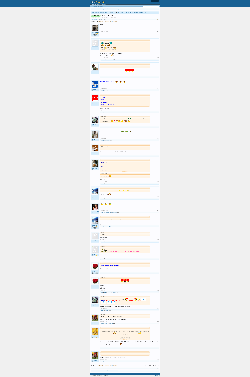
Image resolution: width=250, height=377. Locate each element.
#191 (158, 210)
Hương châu (94, 168)
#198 (158, 321)
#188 (158, 153)
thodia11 (93, 254)
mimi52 (93, 271)
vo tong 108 (112, 59)
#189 (158, 181)
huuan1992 (94, 89)
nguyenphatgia (95, 102)
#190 (158, 196)
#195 (158, 270)
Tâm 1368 (102, 310)
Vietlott (105, 12)
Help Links (104, 4)
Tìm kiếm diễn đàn (94, 6)
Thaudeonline (103, 59)
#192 (158, 224)
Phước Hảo (107, 59)
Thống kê (133, 12)
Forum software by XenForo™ (99, 375)
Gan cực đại (137, 12)
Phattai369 (94, 240)
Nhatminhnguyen (95, 32)
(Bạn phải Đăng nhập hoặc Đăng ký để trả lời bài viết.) (150, 365)
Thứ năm (118, 12)
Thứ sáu (122, 12)
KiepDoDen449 (95, 48)
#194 (158, 256)
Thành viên (98, 4)
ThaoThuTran (111, 17)
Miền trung (102, 12)
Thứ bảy (125, 12)
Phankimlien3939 (95, 211)
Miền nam (94, 12)
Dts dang (93, 72)
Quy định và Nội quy (156, 375)
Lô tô (145, 12)
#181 (158, 31)
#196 (158, 290)
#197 (158, 308)
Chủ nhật (129, 12)
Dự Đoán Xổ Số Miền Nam (100, 17)
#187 (158, 138)
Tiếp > (116, 21)
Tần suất (141, 12)
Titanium (102, 212)
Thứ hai (108, 12)
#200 (158, 359)
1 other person (114, 212)
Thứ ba (112, 12)
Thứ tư (115, 12)
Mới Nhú (93, 139)
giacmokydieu (107, 140)
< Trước (100, 21)
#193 (158, 239)
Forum (94, 4)
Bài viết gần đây (100, 6)
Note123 (93, 152)
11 (113, 21)
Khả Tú (93, 336)
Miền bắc (97, 12)
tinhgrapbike (112, 155)
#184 (158, 88)
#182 (158, 57)
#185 (158, 110)
